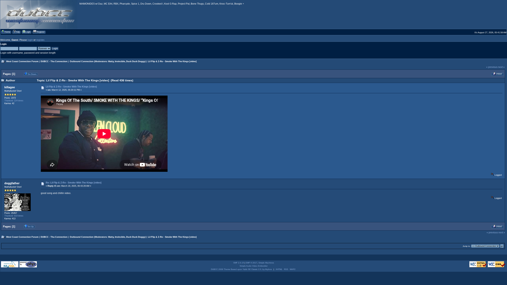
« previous (491, 67)
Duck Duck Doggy (135, 61)
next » (501, 67)
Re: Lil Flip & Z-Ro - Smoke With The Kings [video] (73, 182)
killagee (9, 87)
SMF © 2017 (251, 263)
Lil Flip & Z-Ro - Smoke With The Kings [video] (71, 86)
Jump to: (467, 246)
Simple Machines (266, 263)
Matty (111, 61)
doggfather (12, 183)
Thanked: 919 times (13, 216)
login (30, 40)
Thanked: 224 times (13, 100)
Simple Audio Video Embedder (254, 266)
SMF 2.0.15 (238, 263)
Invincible (120, 61)
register (40, 40)
